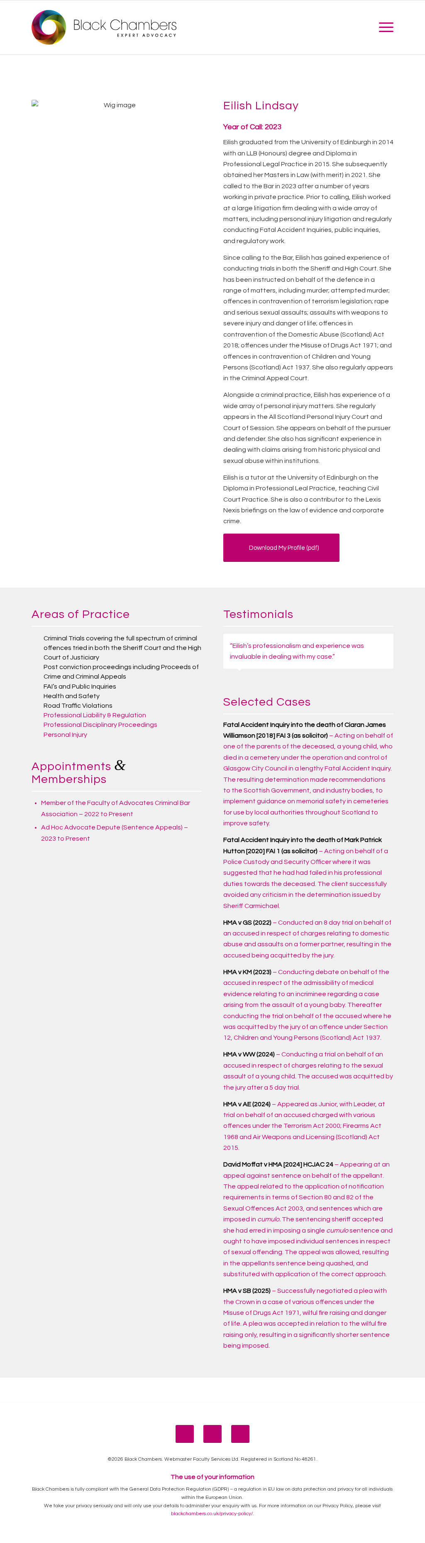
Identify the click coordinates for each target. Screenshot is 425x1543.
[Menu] (383, 27)
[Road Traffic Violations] (37, 706)
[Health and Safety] (37, 696)
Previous (366, 642)
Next (385, 642)
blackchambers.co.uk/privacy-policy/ (212, 1513)
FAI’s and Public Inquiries (80, 686)
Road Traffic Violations (78, 705)
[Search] (366, 27)
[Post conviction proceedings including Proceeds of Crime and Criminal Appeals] (37, 667)
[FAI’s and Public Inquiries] (37, 687)
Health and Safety (72, 696)
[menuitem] (366, 27)
